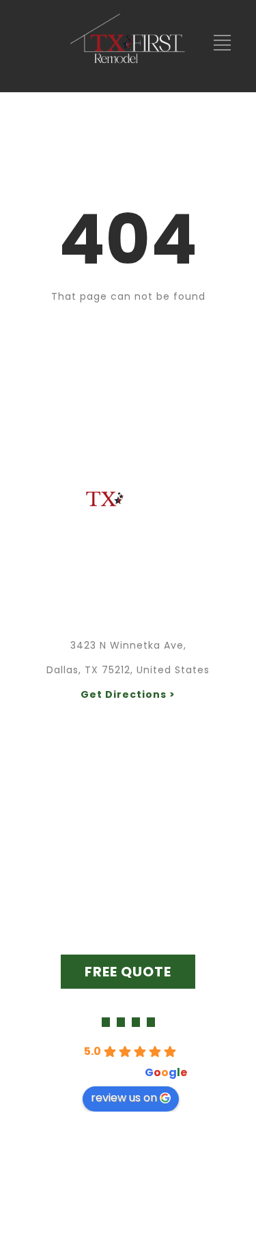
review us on (124, 1097)
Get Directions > (128, 694)
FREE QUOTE (128, 971)
